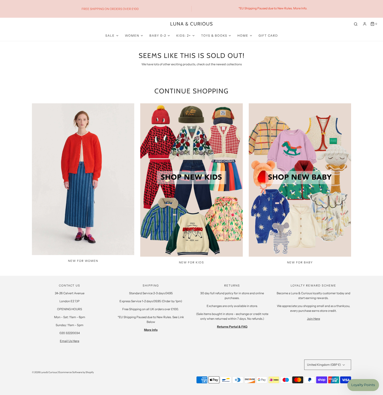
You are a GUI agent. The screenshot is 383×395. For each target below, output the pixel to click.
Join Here (313, 319)
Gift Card (268, 35)
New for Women (83, 261)
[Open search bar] (355, 24)
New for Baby (300, 262)
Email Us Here (69, 341)
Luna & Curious (191, 24)
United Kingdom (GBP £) (324, 365)
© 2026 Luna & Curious (44, 372)
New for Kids (191, 262)
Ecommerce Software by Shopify (76, 372)
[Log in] (364, 24)
